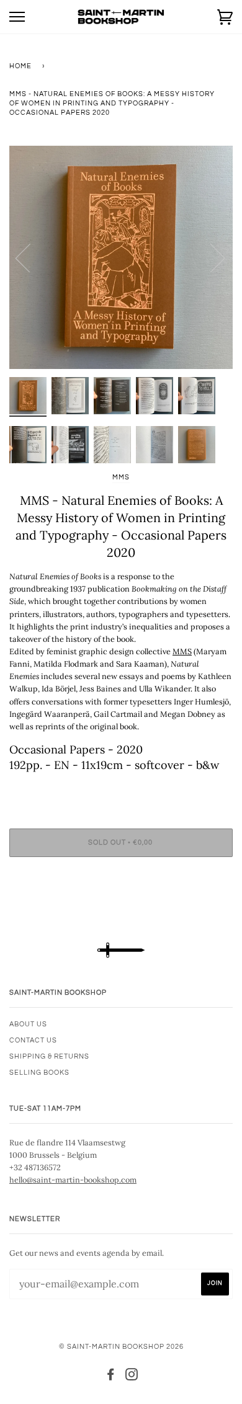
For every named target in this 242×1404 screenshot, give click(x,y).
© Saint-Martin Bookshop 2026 (121, 1346)
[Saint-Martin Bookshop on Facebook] (110, 1377)
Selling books (39, 1072)
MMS (121, 477)
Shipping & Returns (49, 1056)
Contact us (33, 1040)
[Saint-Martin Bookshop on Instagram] (131, 1377)
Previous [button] (30, 257)
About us (28, 1024)
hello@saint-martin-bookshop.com (73, 1179)
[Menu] (17, 17)
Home (20, 66)
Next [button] (210, 257)
